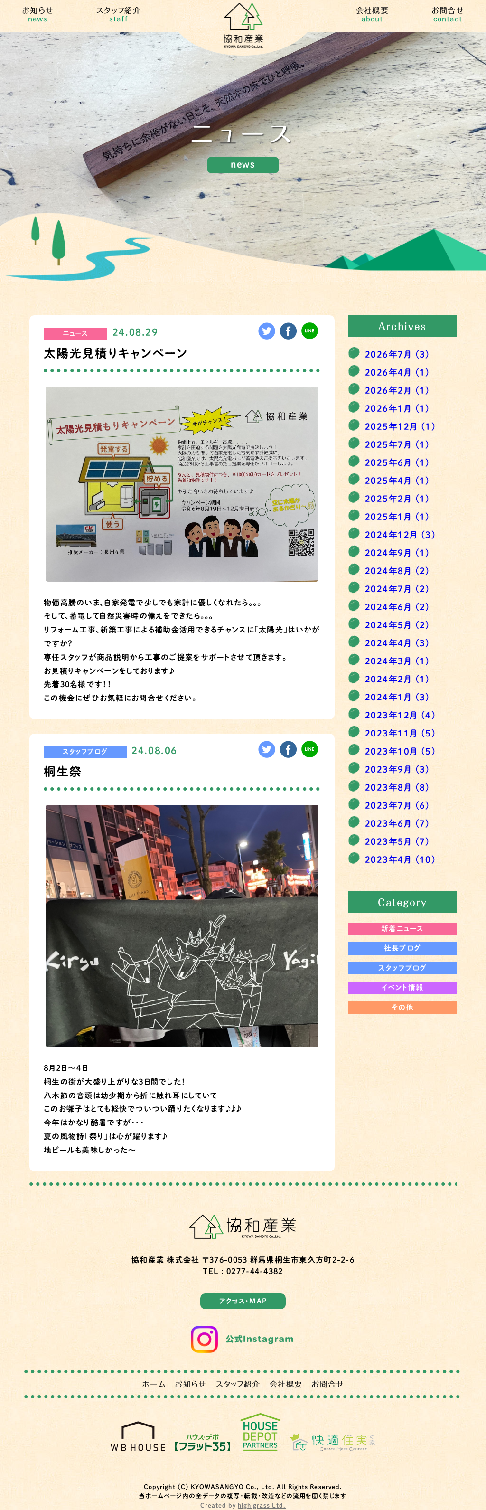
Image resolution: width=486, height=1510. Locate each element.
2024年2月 (397, 679)
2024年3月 (397, 661)
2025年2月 (397, 498)
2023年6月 (397, 823)
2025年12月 (400, 426)
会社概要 (372, 14)
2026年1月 (397, 408)
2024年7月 (397, 589)
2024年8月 (397, 570)
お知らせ (37, 14)
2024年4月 (397, 643)
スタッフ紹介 (118, 14)
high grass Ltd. (262, 1505)
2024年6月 (397, 607)
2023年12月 (400, 715)
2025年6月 (397, 462)
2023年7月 (397, 805)
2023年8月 (397, 787)
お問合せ (448, 14)
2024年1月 (397, 697)
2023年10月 (400, 751)
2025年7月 (397, 444)
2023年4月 (400, 859)
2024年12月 (400, 534)
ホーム (154, 1384)
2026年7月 (397, 354)
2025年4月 (397, 480)
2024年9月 (397, 552)
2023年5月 (397, 841)
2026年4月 (397, 372)
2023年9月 (397, 769)
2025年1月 (397, 516)
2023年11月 (400, 733)
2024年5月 (397, 625)
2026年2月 (397, 390)
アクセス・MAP (243, 1301)
